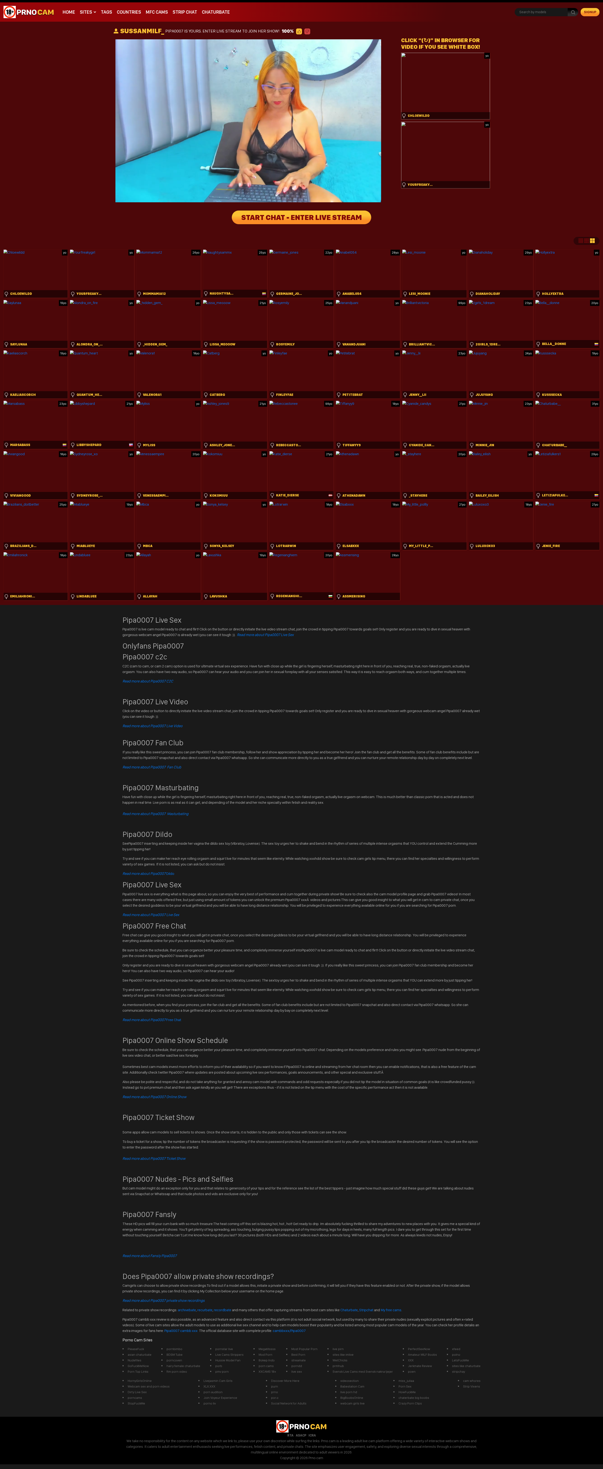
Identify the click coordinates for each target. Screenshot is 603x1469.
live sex (296, 1371)
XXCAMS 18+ (267, 1371)
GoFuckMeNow (138, 1366)
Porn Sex (405, 1386)
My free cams (391, 1310)
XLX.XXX (209, 1386)
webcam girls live (352, 1403)
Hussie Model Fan (227, 1360)
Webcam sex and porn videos (149, 1386)
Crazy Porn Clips (410, 1403)
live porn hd (348, 1392)
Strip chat (185, 12)
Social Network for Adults (288, 1403)
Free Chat (151, 1020)
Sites (86, 12)
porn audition (213, 1392)
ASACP (301, 1435)
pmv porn (222, 1371)
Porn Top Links (138, 1371)
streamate (298, 1360)
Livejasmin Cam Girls (218, 1381)
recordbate (222, 1310)
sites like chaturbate (466, 1366)
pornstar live (224, 1349)
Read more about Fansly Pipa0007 (149, 1256)
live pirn (338, 1349)
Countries (129, 12)
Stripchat (366, 1310)
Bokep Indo (267, 1360)
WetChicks (340, 1360)
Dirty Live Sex (137, 1392)
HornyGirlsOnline (140, 1381)
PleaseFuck (136, 1349)
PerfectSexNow (419, 1349)
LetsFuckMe (460, 1360)
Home (69, 12)
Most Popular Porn (304, 1349)
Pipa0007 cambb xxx (181, 1330)
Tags (106, 12)
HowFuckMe (407, 1392)
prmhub (338, 1366)
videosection (349, 1381)
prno (274, 1392)
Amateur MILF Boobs (422, 1354)
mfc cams (157, 12)
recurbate (204, 1310)
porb (218, 1366)
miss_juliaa (406, 1381)
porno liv (210, 1403)
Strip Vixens (471, 1386)
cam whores (472, 1381)
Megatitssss (267, 1349)
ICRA (312, 1435)
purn (274, 1386)
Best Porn (298, 1354)
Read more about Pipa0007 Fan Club (151, 767)
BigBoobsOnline (351, 1398)
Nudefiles (134, 1360)
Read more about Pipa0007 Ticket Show (153, 1158)
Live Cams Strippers (229, 1354)
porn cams (266, 1366)
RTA (290, 1435)
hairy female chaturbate (183, 1366)
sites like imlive (343, 1354)
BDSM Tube (175, 1354)
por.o (274, 1398)
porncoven (174, 1360)
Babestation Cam (352, 1386)
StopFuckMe (136, 1403)
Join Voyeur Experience (220, 1398)
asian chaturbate (139, 1354)
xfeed (456, 1349)
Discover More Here (285, 1381)
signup (590, 12)
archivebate (187, 1310)
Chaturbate (216, 12)
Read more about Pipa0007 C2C (147, 681)
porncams (135, 1398)
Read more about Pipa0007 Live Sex (265, 635)
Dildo (148, 873)
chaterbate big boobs (414, 1398)
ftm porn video (177, 1371)
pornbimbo (174, 1349)
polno (456, 1354)
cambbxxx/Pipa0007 (289, 1330)
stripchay (458, 1371)
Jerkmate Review (420, 1366)
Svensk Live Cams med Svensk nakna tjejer (363, 1371)
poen (412, 1371)
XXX (411, 1360)
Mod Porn (265, 1354)
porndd (296, 1366)
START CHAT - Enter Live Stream (301, 217)
